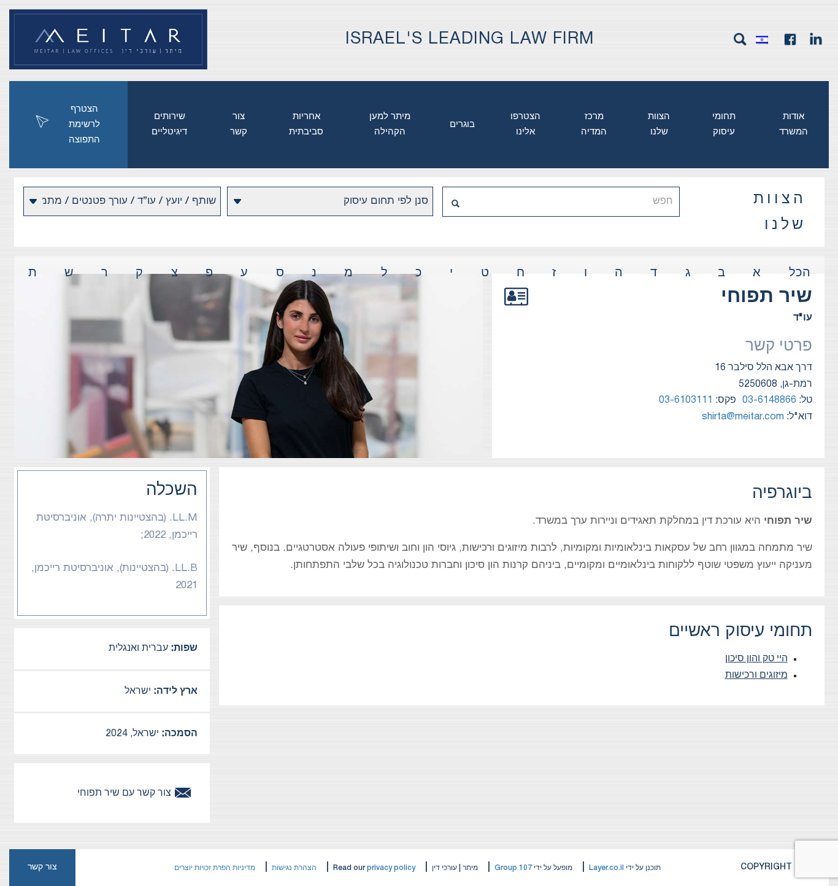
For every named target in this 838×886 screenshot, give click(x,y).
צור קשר (238, 124)
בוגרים (462, 124)
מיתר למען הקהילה (389, 124)
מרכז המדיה (594, 124)
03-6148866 (769, 400)
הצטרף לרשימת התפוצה (84, 124)
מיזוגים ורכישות (756, 675)
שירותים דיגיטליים (169, 124)
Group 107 (513, 868)
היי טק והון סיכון (756, 659)
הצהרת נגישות (294, 868)
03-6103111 (686, 400)
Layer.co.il (606, 868)
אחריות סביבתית (306, 124)
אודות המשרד (793, 124)
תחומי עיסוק (724, 124)
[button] (765, 39)
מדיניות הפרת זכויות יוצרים (214, 868)
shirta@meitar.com (743, 417)
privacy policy (391, 868)
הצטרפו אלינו (525, 124)
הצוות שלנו (659, 124)
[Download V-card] (516, 310)
